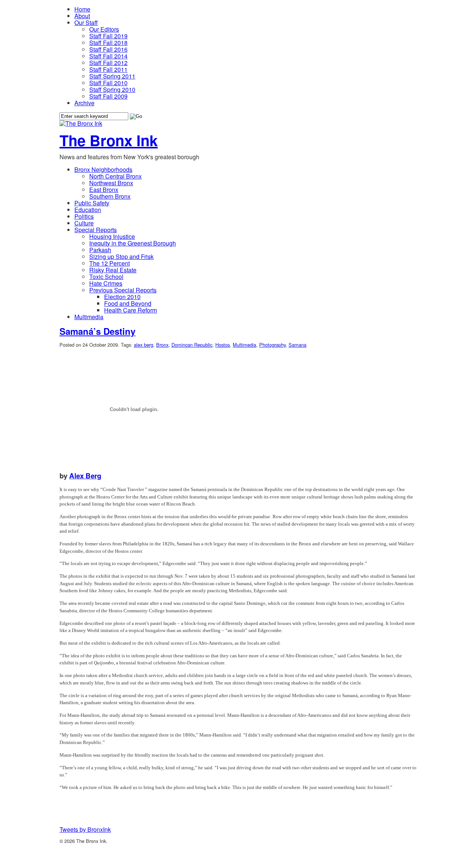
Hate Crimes (105, 283)
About (82, 16)
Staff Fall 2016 (108, 49)
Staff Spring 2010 (112, 89)
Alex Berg (85, 476)
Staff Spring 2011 (112, 76)
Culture (84, 223)
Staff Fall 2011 (108, 69)
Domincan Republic (191, 344)
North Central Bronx (115, 176)
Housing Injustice (112, 236)
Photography (272, 344)
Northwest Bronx (111, 183)
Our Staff (86, 22)
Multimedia (88, 316)
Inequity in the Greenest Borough (132, 243)
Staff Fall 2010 (108, 82)
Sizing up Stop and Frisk (121, 256)
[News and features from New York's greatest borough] (81, 123)
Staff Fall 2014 (108, 56)
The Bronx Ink (109, 140)
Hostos (222, 344)
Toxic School (106, 276)
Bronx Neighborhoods (103, 169)
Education (87, 209)
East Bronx (103, 189)
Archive (84, 103)
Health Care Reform (130, 310)
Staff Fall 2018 (108, 42)
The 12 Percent (109, 263)
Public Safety (91, 203)
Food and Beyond (127, 303)
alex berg (143, 344)
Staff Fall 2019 (108, 36)
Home (82, 9)
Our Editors (104, 29)
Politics (84, 216)
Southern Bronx (110, 196)
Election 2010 (122, 296)
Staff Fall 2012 (108, 62)
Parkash (100, 250)
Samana (297, 344)
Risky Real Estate (112, 270)
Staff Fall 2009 (108, 96)
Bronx (162, 344)
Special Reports (95, 229)
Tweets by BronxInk (85, 829)
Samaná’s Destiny (97, 331)
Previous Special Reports (123, 290)
